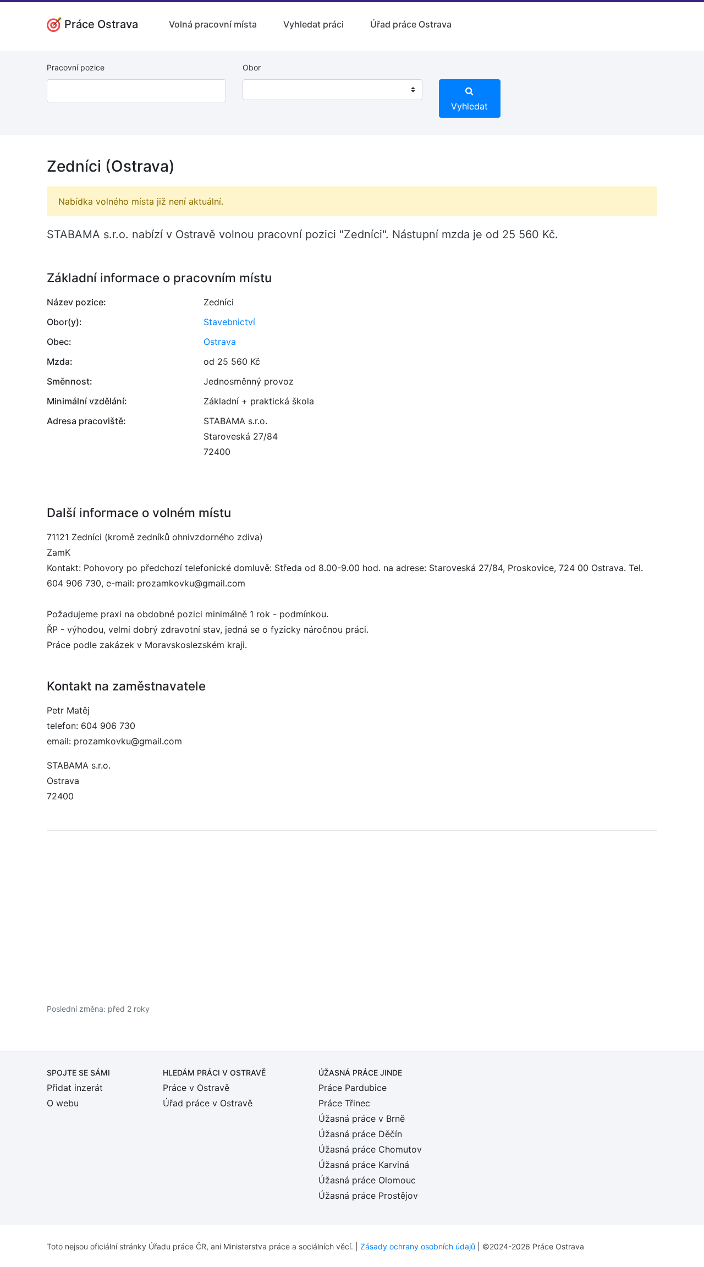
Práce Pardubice (352, 1087)
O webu (63, 1103)
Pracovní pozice (76, 67)
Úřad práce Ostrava (411, 24)
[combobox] (332, 89)
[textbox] (265, 89)
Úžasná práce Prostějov (368, 1195)
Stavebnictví (229, 321)
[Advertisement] (352, 917)
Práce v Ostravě (196, 1087)
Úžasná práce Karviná (363, 1164)
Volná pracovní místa (213, 24)
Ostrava (220, 341)
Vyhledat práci (313, 24)
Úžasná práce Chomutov (370, 1149)
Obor (252, 67)
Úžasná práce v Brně (361, 1118)
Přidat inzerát (75, 1087)
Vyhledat (469, 106)
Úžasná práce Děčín (360, 1133)
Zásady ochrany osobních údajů (417, 1246)
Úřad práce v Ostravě (207, 1103)
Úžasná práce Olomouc (367, 1180)
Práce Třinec (344, 1103)
